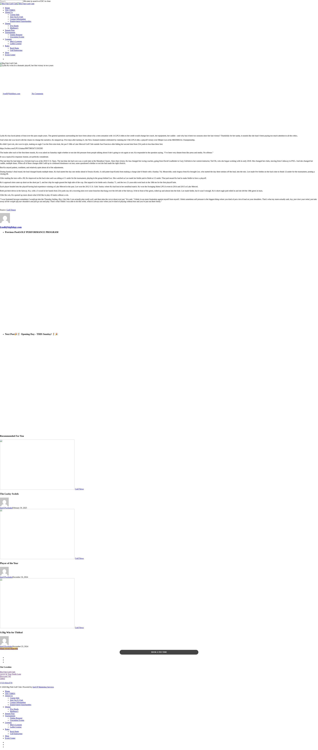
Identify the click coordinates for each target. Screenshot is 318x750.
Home (7, 691)
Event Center (10, 738)
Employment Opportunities (20, 705)
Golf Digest (11, 210)
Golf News (4, 81)
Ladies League (15, 727)
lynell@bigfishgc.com (11, 94)
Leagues (8, 722)
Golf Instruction (16, 734)
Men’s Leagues (16, 725)
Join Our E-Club (16, 700)
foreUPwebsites (6, 508)
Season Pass (10, 714)
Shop (7, 736)
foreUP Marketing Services (43, 687)
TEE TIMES (10, 693)
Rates (7, 729)
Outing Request (16, 718)
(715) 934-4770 (6, 683)
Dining (7, 707)
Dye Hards (14, 709)
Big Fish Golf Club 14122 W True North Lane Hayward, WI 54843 (10, 675)
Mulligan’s (14, 711)
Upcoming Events (17, 720)
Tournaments (10, 716)
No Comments (37, 94)
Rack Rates (14, 731)
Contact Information (18, 702)
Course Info (14, 698)
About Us (9, 696)
